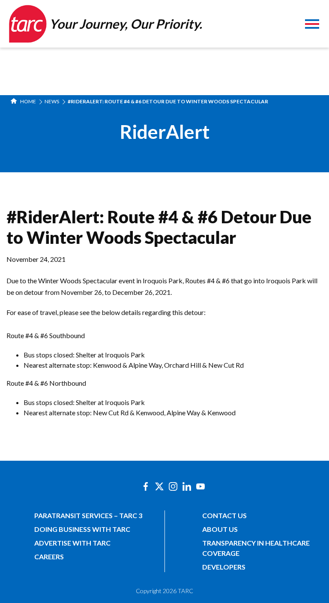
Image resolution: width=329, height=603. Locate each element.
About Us (220, 529)
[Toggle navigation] (312, 25)
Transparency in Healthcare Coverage (256, 548)
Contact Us (224, 515)
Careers (49, 556)
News (52, 101)
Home (27, 101)
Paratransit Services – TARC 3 (88, 515)
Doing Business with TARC (82, 529)
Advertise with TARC (72, 543)
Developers (223, 567)
